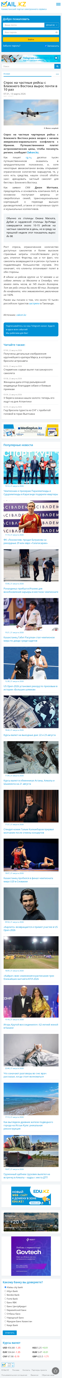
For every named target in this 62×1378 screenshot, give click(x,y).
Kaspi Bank (12, 1325)
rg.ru (28, 157)
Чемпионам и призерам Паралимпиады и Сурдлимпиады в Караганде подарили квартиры (31, 490)
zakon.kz (21, 314)
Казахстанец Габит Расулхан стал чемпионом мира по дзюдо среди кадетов (29, 636)
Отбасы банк (13, 1313)
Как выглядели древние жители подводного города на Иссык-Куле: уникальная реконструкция (28, 1123)
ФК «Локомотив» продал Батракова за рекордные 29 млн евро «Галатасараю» (26, 539)
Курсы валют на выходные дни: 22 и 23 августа (30, 733)
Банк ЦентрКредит (17, 1306)
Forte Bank (12, 1298)
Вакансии (34, 1375)
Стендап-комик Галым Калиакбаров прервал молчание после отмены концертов (29, 828)
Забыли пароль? (11, 45)
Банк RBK (12, 1302)
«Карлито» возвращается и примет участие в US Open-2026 (31, 926)
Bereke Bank (13, 1294)
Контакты (26, 1370)
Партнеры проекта (39, 1370)
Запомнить (53, 45)
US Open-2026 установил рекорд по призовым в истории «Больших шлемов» (30, 685)
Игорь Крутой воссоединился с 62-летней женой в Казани (31, 1023)
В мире (7, 74)
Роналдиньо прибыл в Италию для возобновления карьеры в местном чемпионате (31, 587)
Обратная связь (48, 1375)
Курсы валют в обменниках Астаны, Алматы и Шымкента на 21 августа (29, 779)
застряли (34, 303)
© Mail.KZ (5, 1370)
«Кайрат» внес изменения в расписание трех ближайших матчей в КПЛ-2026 (29, 975)
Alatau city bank (15, 1287)
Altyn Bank (12, 1291)
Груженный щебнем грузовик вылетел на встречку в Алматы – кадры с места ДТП (27, 1173)
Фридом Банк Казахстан (19, 1321)
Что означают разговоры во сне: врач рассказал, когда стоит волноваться (25, 1072)
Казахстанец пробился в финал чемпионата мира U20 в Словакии (28, 877)
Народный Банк (15, 1317)
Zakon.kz (32, 152)
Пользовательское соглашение (14, 1375)
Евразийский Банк (16, 1310)
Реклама (15, 1370)
